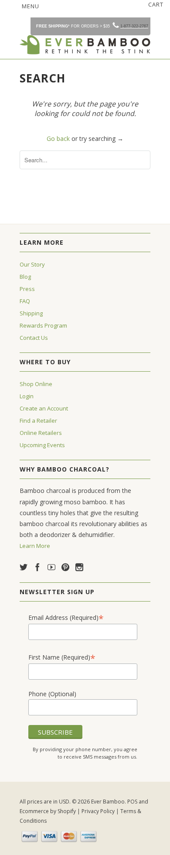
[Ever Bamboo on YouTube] (51, 567)
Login (27, 396)
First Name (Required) (61, 657)
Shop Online (36, 384)
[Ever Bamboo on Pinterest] (65, 567)
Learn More (35, 546)
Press (27, 289)
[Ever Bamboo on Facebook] (37, 567)
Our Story (32, 264)
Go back (58, 138)
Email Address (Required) (66, 617)
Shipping (31, 313)
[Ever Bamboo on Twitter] (23, 567)
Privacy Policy (98, 811)
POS (132, 801)
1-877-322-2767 (134, 26)
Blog (25, 276)
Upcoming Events (42, 445)
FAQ (25, 301)
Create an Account (44, 408)
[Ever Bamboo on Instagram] (79, 567)
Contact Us (34, 338)
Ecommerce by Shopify (48, 811)
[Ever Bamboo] (85, 45)
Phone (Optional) (52, 694)
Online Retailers (41, 433)
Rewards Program (43, 325)
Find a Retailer (38, 420)
